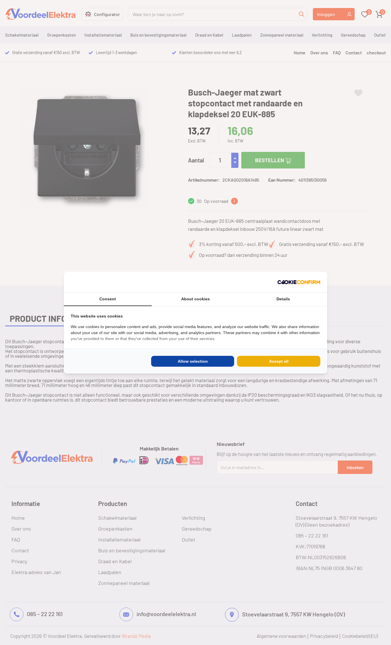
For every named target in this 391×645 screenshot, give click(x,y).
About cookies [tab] (195, 299)
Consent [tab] (107, 299)
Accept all (279, 361)
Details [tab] (283, 299)
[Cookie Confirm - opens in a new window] (298, 282)
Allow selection (193, 361)
